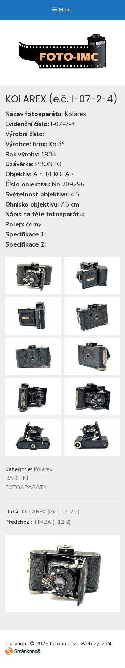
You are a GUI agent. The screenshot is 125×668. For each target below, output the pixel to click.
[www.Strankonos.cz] (22, 654)
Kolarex (43, 469)
